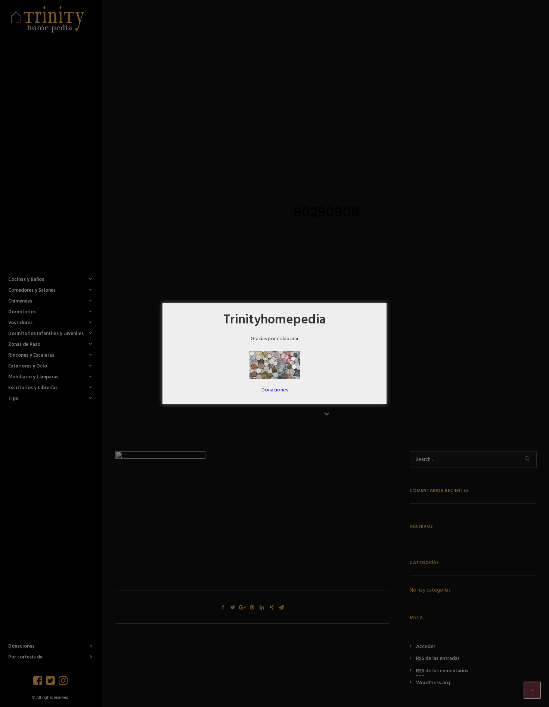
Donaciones (274, 390)
